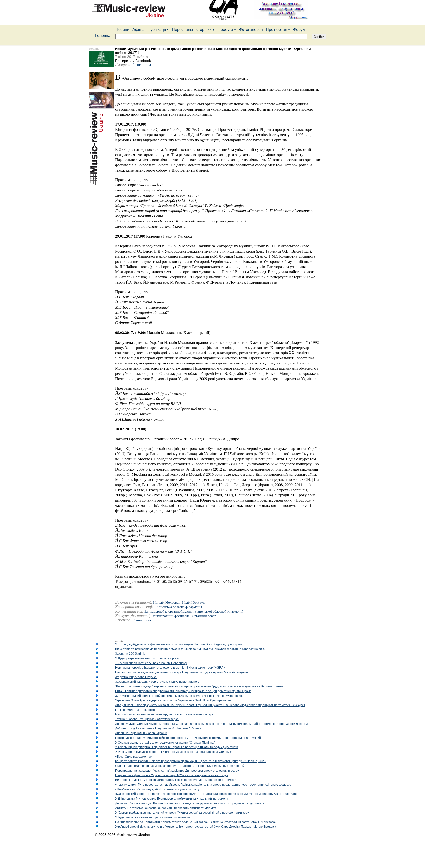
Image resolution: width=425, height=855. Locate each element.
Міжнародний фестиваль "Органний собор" (185, 616)
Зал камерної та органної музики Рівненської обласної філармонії (193, 611)
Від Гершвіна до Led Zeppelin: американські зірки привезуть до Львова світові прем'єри (175, 780)
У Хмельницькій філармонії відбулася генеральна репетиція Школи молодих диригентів (176, 747)
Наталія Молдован (166, 602)
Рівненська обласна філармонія (179, 607)
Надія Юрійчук (193, 602)
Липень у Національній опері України (141, 733)
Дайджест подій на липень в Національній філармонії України (158, 728)
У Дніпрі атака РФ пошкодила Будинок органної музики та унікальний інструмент (171, 798)
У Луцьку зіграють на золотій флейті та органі (147, 658)
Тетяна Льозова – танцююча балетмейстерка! (147, 719)
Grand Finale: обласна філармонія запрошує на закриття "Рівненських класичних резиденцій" (180, 766)
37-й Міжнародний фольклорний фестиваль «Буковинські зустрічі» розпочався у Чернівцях (179, 695)
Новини (122, 29)
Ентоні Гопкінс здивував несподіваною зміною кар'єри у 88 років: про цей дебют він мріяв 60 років (183, 691)
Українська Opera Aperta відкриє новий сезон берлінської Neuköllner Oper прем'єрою (173, 700)
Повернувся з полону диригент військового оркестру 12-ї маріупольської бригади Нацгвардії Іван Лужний (188, 738)
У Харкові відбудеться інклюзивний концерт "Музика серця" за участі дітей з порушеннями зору (182, 812)
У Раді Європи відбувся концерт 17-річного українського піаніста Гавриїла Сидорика (174, 752)
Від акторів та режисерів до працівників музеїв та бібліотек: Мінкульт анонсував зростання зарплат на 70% (190, 649)
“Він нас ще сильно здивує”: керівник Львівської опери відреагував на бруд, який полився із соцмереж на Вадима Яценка (199, 686)
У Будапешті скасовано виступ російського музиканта (152, 817)
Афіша (138, 29)
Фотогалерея (251, 29)
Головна (102, 35)
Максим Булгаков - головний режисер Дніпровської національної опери (164, 714)
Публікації (157, 29)
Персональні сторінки (192, 29)
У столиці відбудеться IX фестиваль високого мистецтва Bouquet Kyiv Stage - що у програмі (179, 644)
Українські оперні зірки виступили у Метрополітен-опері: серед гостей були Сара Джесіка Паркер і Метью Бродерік (195, 826)
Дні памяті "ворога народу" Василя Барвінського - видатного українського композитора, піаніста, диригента (190, 803)
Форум (299, 29)
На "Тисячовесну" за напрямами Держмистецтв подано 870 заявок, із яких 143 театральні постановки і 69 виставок (195, 822)
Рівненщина (142, 65)
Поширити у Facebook (133, 61)
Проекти (226, 29)
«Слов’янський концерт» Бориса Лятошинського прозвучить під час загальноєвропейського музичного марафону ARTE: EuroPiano (206, 794)
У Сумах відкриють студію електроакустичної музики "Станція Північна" (165, 742)
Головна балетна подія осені (135, 710)
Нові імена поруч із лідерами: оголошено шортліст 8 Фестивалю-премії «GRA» (170, 667)
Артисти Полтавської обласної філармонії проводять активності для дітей (166, 808)
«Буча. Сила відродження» (134, 756)
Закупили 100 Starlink (130, 653)
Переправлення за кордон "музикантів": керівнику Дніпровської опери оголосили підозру (177, 770)
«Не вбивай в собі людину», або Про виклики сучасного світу (157, 789)
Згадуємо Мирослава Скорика (136, 677)
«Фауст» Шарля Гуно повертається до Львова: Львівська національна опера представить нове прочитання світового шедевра (203, 784)
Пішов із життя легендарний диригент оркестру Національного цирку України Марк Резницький (181, 672)
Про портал (277, 29)
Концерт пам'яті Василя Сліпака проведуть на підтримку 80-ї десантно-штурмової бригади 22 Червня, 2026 (190, 761)
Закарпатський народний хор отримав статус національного (157, 681)
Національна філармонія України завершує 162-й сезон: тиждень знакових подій (171, 775)
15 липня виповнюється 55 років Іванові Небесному (151, 663)
